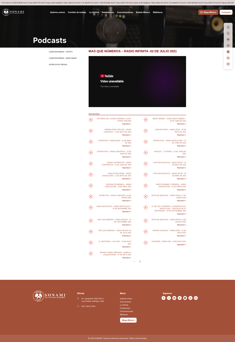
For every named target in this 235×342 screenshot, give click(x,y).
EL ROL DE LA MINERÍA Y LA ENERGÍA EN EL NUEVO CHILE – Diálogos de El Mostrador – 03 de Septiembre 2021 (169, 208)
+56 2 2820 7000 (88, 306)
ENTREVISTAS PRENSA (58, 65)
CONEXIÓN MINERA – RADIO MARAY (63, 58)
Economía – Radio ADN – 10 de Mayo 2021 (169, 241)
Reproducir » (126, 124)
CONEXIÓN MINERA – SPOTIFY (61, 52)
